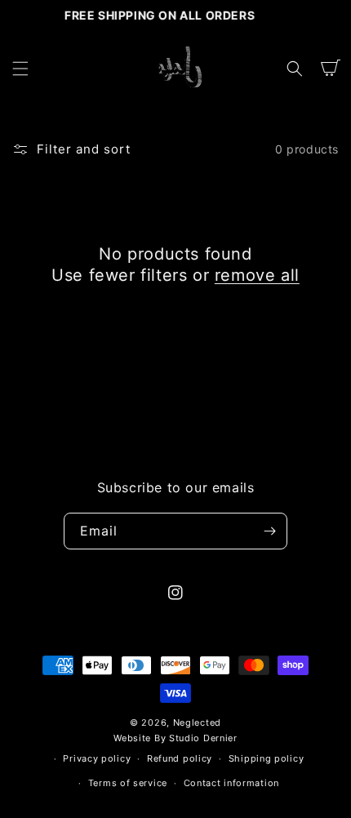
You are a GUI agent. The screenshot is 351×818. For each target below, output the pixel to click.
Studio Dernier (203, 738)
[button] (20, 69)
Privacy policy (97, 758)
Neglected (197, 722)
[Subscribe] (269, 531)
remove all (257, 275)
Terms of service (127, 783)
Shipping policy (266, 758)
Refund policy (179, 758)
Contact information (231, 783)
